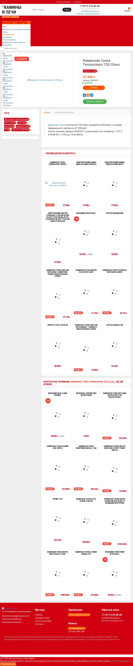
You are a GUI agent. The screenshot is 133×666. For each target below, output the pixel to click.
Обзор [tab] (47, 112)
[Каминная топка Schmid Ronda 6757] (86, 574)
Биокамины (7, 37)
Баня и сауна (10, 123)
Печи (7, 130)
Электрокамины (9, 40)
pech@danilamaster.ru (90, 11)
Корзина (38, 615)
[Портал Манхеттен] (114, 345)
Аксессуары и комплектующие (16, 119)
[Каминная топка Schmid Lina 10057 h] (57, 468)
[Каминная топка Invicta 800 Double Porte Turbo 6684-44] (114, 470)
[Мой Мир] (91, 95)
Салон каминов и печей (79, 615)
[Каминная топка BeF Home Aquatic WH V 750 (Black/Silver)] (114, 417)
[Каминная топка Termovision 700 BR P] (57, 184)
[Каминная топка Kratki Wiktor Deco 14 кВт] (57, 574)
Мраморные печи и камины (13, 42)
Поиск (66, 10)
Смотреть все (8, 35)
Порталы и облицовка (20, 130)
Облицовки (7, 45)
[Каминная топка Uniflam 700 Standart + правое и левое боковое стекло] (86, 349)
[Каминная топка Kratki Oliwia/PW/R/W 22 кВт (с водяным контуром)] (114, 523)
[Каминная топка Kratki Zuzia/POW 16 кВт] (86, 292)
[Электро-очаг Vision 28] (57, 345)
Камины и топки (90, 71)
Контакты (77, 2)
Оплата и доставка (63, 2)
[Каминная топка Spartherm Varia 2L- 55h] (86, 468)
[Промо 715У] (57, 519)
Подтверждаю (8, 664)
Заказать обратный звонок (88, 14)
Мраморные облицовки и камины (16, 29)
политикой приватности (120, 661)
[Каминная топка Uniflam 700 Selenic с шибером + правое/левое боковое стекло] (57, 296)
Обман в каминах (94, 102)
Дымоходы (9, 126)
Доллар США (74, 631)
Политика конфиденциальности (15, 616)
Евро (83, 631)
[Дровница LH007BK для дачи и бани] (86, 415)
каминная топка (56, 125)
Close (4, 27)
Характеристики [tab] (64, 112)
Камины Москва (10, 48)
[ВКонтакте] (84, 95)
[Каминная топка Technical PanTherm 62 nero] (114, 292)
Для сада (21, 123)
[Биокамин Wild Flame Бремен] (57, 415)
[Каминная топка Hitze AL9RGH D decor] (86, 521)
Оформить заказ (42, 618)
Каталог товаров (10, 17)
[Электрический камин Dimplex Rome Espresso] (86, 184)
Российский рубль (77, 628)
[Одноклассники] (88, 95)
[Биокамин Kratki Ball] (86, 233)
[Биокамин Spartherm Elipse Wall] (114, 574)
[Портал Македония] (114, 233)
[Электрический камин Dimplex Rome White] (114, 184)
